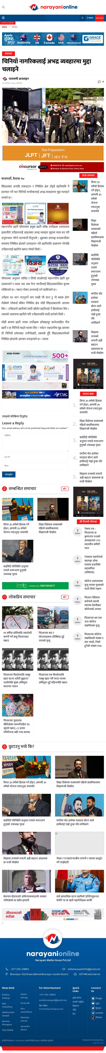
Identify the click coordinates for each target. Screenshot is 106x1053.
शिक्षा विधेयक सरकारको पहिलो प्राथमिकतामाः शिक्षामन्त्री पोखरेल (50, 528)
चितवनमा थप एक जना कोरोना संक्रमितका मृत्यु (93, 622)
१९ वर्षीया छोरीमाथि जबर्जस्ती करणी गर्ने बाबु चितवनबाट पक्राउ (17, 637)
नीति (74, 1010)
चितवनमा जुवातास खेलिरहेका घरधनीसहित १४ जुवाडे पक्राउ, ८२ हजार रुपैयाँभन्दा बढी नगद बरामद (16, 726)
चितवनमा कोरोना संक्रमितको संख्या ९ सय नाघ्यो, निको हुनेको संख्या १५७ (93, 640)
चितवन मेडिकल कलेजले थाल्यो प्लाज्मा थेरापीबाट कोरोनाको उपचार (92, 603)
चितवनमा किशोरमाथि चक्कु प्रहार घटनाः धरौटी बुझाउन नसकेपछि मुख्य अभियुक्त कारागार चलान (16, 680)
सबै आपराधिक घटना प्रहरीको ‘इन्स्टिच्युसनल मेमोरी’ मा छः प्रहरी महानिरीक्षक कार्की (77, 898)
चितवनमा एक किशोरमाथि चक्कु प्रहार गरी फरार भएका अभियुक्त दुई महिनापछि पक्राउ (53, 678)
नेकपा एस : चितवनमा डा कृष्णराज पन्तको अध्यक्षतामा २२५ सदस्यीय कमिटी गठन (92, 538)
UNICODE (99, 18)
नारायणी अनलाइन (19, 79)
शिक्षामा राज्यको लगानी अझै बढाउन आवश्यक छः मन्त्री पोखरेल (97, 342)
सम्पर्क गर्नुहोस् (78, 1002)
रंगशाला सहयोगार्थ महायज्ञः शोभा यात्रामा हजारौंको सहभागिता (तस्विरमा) (93, 565)
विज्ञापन (76, 1006)
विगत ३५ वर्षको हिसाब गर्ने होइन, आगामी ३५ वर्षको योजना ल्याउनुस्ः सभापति (16, 528)
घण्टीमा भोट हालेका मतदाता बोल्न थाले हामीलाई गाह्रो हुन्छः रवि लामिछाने (96, 308)
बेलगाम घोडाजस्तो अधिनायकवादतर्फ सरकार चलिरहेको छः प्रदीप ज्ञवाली (25, 898)
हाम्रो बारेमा (77, 998)
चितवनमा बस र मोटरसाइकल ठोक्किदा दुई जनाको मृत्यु (51, 637)
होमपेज (4, 27)
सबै (64, 489)
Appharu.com (98, 1042)
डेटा (74, 1014)
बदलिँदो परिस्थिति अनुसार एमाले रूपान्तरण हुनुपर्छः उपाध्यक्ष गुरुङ (15, 570)
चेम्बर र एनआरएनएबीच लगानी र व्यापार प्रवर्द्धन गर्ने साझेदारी (79, 860)
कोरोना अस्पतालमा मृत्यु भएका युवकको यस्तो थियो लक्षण (94, 585)
